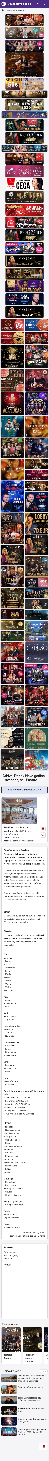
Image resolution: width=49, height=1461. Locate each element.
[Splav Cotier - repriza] (24, 261)
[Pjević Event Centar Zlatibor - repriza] (24, 286)
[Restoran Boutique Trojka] (12, 636)
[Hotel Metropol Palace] (24, 125)
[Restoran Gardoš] (37, 566)
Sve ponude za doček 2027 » (24, 789)
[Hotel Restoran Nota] (12, 614)
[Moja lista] (43, 828)
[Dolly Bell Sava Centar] (12, 738)
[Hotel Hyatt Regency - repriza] (12, 404)
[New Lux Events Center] (37, 475)
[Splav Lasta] (12, 426)
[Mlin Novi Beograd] (24, 64)
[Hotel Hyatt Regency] (24, 197)
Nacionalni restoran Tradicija (29, 1358)
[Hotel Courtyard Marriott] (24, 114)
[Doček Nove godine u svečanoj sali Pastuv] (19, 811)
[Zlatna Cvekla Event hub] (37, 404)
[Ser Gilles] (24, 83)
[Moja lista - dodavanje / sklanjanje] (43, 835)
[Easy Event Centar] (12, 625)
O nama (41, 1236)
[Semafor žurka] (37, 356)
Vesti (44, 1371)
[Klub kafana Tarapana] (12, 517)
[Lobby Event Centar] (37, 523)
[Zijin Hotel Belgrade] (37, 717)
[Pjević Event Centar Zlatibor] (24, 184)
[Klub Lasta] (12, 469)
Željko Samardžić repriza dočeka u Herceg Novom (29, 1399)
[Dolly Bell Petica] (37, 760)
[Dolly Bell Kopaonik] (12, 716)
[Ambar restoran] (12, 380)
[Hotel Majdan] (37, 447)
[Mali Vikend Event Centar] (12, 576)
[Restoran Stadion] (37, 485)
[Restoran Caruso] (37, 652)
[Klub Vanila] (37, 604)
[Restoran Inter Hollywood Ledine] (37, 338)
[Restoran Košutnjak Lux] (24, 158)
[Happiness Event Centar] (12, 338)
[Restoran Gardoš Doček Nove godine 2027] (11, 1339)
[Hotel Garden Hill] (24, 20)
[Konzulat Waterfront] (37, 593)
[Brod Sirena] (37, 631)
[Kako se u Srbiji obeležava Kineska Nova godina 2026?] (9, 1410)
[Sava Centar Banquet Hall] (24, 94)
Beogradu (19, 896)
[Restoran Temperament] (37, 615)
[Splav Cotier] (24, 273)
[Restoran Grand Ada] (12, 325)
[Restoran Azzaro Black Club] (24, 45)
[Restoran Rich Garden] (24, 138)
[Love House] (24, 222)
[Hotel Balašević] (24, 209)
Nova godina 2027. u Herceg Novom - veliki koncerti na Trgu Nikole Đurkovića (31, 1378)
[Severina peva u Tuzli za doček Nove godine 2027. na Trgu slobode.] (9, 1389)
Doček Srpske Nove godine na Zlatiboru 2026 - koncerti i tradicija (32, 1432)
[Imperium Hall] (37, 380)
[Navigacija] (44, 4)
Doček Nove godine (19, 3)
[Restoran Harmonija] (24, 248)
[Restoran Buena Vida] (24, 104)
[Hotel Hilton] (37, 325)
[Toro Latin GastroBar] (12, 356)
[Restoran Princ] (24, 171)
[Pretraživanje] (38, 4)
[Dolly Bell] (12, 759)
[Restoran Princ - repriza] (24, 33)
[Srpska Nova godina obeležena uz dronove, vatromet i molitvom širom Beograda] (9, 1421)
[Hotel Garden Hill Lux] (12, 533)
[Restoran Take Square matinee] (12, 598)
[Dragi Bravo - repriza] (24, 299)
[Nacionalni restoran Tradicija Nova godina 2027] (32, 1339)
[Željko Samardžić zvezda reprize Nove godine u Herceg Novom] (9, 1400)
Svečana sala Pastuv (16, 827)
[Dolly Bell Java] (37, 738)
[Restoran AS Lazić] (37, 464)
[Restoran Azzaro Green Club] (12, 447)
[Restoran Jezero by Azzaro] (24, 148)
